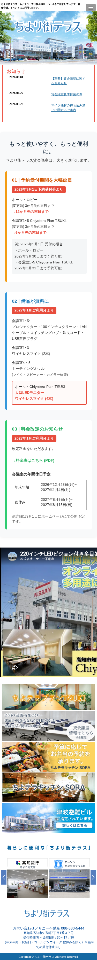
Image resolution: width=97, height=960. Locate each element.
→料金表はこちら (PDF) (33, 460)
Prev (3, 877)
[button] (91, 7)
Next (93, 877)
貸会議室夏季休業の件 (66, 94)
